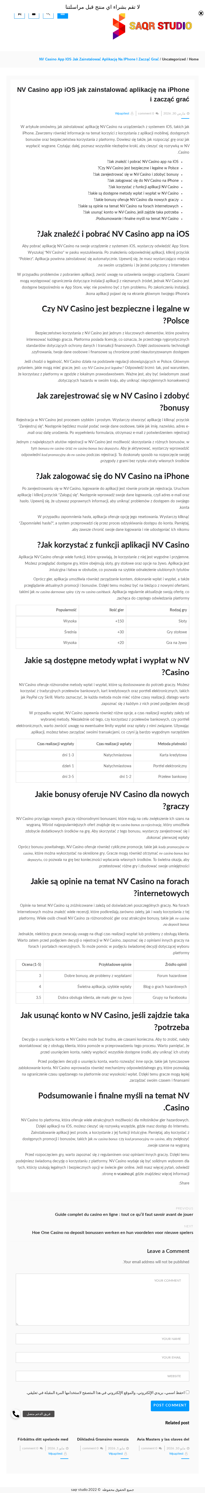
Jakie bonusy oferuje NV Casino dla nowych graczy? (136, 200)
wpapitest (122, 113)
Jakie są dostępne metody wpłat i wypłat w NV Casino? (133, 193)
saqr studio (79, 1490)
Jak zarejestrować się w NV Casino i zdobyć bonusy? (136, 175)
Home (194, 59)
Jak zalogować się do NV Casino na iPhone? (143, 181)
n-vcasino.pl (123, 1174)
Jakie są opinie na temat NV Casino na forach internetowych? (128, 206)
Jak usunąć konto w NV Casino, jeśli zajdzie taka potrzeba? (131, 212)
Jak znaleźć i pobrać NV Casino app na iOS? (143, 162)
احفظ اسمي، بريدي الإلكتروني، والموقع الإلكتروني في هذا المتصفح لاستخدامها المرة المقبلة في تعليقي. (105, 1393)
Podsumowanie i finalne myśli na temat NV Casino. (137, 219)
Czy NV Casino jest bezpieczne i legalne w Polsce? (138, 168)
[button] (15, 1413)
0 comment (146, 113)
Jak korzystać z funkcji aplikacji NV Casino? (143, 187)
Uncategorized (174, 59)
